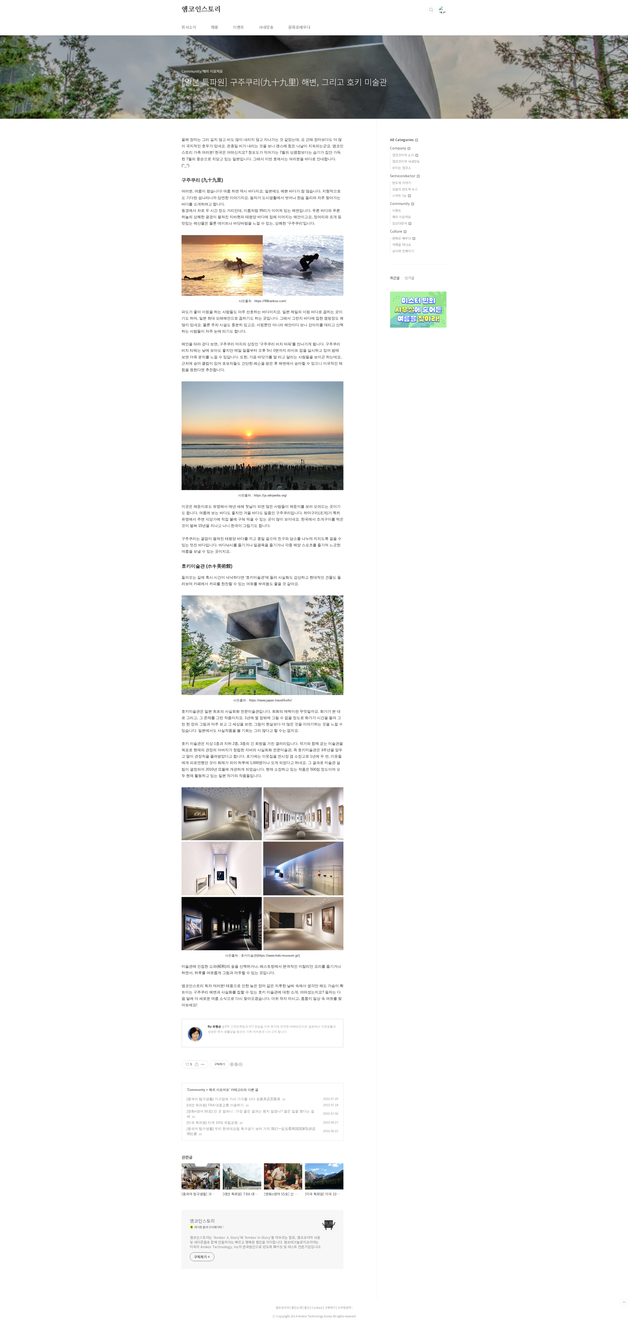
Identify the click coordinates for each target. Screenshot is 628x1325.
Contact (317, 1307)
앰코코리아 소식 (403, 155)
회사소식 (189, 27)
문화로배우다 (299, 27)
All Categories (402, 139)
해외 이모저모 (219, 1090)
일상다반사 (400, 223)
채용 (214, 27)
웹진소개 (297, 1307)
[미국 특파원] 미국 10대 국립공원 (212, 1122)
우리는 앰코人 (401, 167)
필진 (307, 1307)
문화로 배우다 (402, 238)
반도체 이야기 (401, 182)
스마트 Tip (399, 195)
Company (398, 148)
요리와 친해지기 (403, 251)
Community (196, 1090)
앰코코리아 (282, 1307)
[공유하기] (197, 1064)
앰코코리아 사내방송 (406, 161)
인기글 (409, 277)
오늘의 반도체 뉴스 (405, 189)
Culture (396, 231)
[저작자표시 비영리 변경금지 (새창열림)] (236, 1064)
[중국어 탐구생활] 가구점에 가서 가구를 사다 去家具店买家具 (233, 1099)
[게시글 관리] (203, 1064)
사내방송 (266, 27)
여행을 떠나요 (401, 244)
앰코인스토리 (201, 9)
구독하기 (330, 1307)
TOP (624, 1302)
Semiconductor (403, 175)
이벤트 (238, 27)
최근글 (395, 277)
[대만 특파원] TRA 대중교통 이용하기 (215, 1105)
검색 (431, 9)
